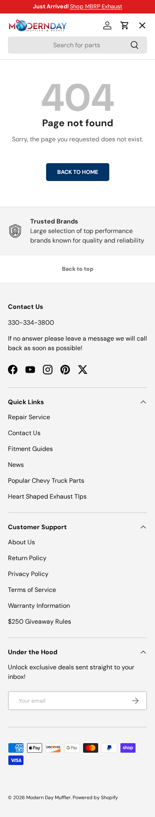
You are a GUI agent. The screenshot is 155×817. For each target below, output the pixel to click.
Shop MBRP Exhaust (96, 6)
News (16, 465)
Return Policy (27, 558)
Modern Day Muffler (48, 797)
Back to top (77, 268)
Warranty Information (39, 605)
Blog (20, 141)
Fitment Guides (30, 449)
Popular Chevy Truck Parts (46, 480)
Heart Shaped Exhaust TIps (47, 496)
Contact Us (24, 433)
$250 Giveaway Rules (39, 621)
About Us (21, 542)
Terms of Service (32, 590)
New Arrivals (34, 112)
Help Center (33, 170)
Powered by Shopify (95, 797)
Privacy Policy (28, 574)
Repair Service (29, 417)
